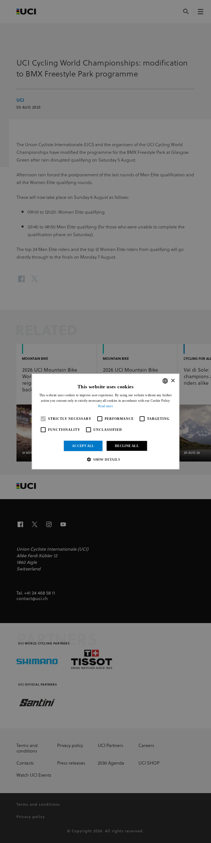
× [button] (173, 380)
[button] (105, 459)
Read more (105, 406)
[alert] (105, 421)
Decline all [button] (127, 446)
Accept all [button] (83, 446)
